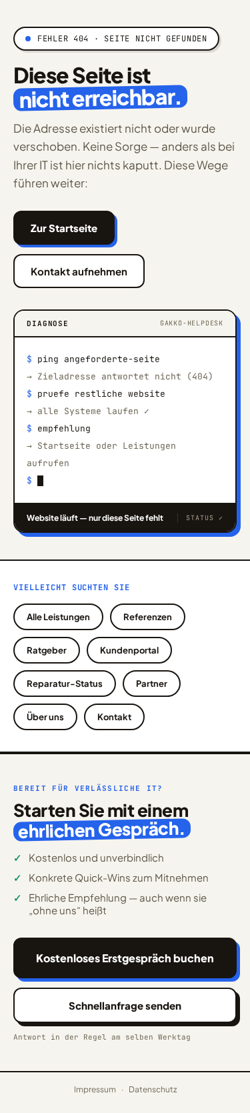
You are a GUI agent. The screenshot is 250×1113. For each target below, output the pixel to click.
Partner (151, 683)
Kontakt (114, 717)
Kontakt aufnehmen (79, 271)
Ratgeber (47, 650)
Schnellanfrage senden (125, 1005)
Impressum (95, 1089)
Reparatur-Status (65, 683)
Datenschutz (153, 1089)
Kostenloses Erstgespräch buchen (125, 958)
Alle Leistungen (58, 617)
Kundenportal (129, 650)
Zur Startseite (64, 227)
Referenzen (147, 617)
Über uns (45, 717)
